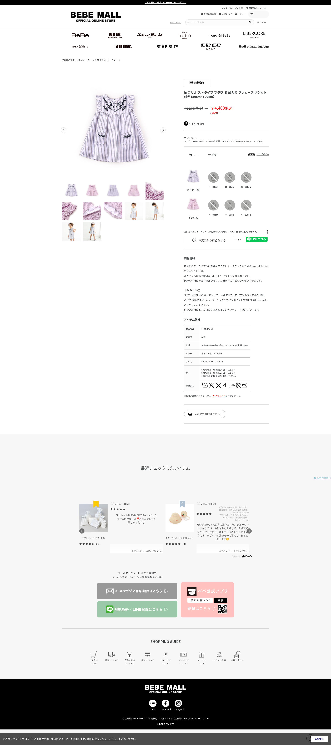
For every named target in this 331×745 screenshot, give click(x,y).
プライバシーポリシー (198, 718)
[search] (250, 21)
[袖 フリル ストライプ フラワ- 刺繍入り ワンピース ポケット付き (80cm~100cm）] (113, 130)
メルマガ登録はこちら (207, 414)
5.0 (184, 544)
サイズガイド (219, 396)
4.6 (97, 544)
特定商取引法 (179, 718)
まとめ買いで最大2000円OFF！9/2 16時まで (165, 2)
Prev (63, 130)
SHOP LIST (138, 718)
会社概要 (126, 718)
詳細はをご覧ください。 (112, 739)
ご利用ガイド (164, 718)
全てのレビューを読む (144, 551)
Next (163, 130)
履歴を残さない (322, 478)
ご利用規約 (151, 718)
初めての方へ (262, 22)
